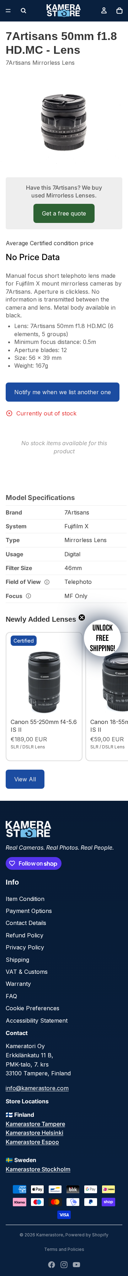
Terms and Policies (64, 1249)
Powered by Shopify (86, 1234)
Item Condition (25, 898)
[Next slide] (114, 696)
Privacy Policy (25, 947)
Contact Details (26, 922)
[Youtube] (76, 1264)
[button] (102, 638)
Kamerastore (49, 1234)
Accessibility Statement (37, 1020)
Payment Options (29, 910)
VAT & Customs (27, 971)
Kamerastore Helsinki (34, 1132)
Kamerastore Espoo (32, 1141)
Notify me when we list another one (62, 392)
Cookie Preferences (32, 1008)
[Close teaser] (81, 617)
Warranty (18, 983)
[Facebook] (51, 1264)
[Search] (23, 10)
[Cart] (119, 10)
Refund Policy (24, 935)
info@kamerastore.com (37, 1088)
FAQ (11, 996)
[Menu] (8, 10)
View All (25, 779)
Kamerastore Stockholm (38, 1169)
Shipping (17, 959)
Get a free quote (64, 213)
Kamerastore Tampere (35, 1123)
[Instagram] (64, 1264)
